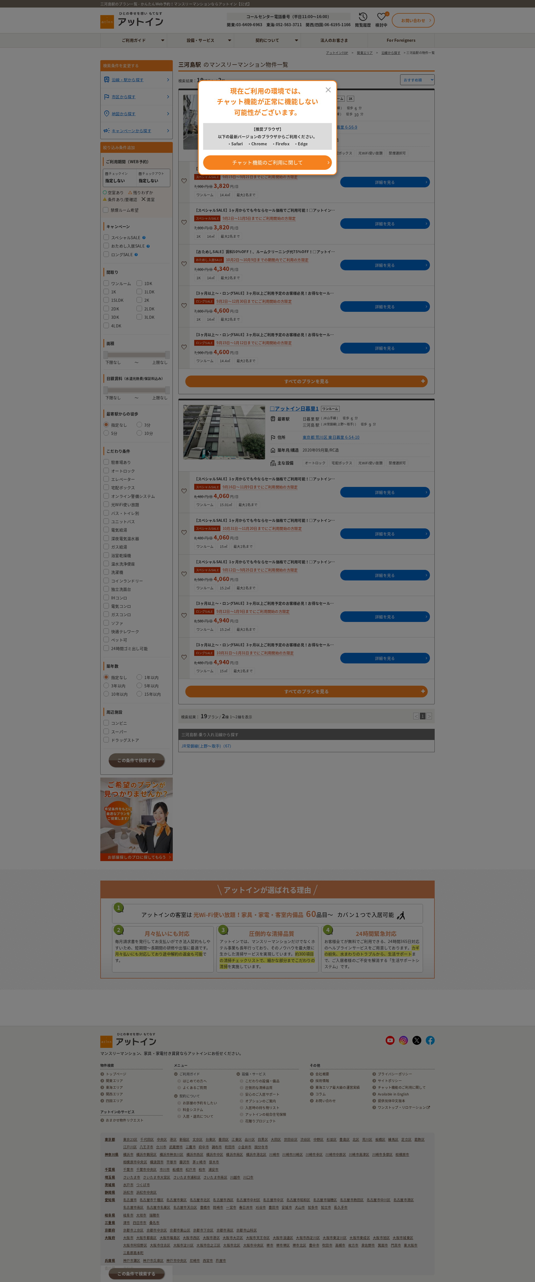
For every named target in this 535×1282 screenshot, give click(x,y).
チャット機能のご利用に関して (267, 162)
